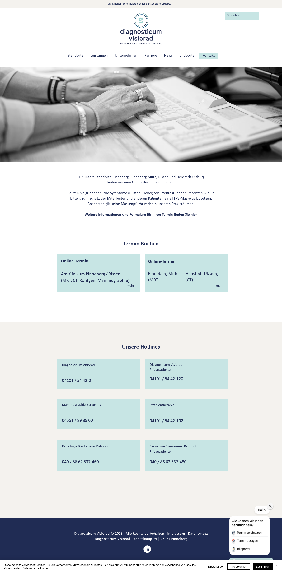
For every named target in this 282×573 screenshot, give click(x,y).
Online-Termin (74, 261)
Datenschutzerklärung (36, 568)
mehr (130, 286)
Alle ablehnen (239, 566)
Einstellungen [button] (216, 566)
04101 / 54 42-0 (76, 380)
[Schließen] (277, 566)
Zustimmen (263, 566)
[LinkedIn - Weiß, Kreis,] (147, 549)
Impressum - (177, 534)
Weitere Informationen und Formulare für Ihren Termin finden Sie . (141, 215)
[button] (249, 531)
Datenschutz (198, 534)
